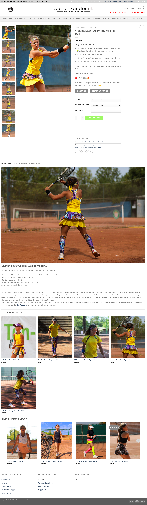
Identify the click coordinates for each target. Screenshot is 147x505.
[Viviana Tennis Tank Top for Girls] (128, 337)
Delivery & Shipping (9, 490)
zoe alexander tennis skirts (93, 147)
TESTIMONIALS (97, 18)
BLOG (88, 18)
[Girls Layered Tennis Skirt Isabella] (91, 440)
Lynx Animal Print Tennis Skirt (119, 461)
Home (77, 27)
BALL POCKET (79, 110)
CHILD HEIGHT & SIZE (82, 105)
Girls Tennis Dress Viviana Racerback (13, 360)
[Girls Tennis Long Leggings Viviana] (55, 337)
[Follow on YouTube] (144, 1)
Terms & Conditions (45, 483)
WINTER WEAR (53, 18)
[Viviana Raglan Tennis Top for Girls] (91, 337)
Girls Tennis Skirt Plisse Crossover (52, 461)
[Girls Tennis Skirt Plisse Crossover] (57, 440)
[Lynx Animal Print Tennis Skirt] (125, 440)
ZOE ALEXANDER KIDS (77, 18)
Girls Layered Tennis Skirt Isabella (86, 461)
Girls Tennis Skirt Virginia (15, 461)
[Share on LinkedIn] (91, 151)
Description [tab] (6, 163)
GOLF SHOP (30, 18)
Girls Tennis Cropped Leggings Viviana (14, 411)
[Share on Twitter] (80, 151)
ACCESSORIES (64, 18)
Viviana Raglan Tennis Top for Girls (85, 360)
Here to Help (6, 493)
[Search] (121, 8)
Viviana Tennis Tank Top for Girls (121, 360)
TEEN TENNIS (18, 18)
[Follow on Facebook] (135, 1)
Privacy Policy (43, 486)
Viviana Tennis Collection (101, 142)
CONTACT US (128, 18)
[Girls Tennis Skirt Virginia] (22, 440)
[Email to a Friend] (84, 151)
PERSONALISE (117, 18)
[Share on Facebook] (76, 151)
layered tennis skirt (108, 145)
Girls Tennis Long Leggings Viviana (49, 360)
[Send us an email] (140, 1)
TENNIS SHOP (7, 18)
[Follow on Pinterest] (142, 1)
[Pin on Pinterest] (87, 151)
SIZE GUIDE (107, 18)
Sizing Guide (6, 486)
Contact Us (6, 480)
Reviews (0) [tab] (35, 163)
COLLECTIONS (41, 18)
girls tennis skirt (97, 145)
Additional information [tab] (21, 163)
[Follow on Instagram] (137, 1)
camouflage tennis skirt (85, 145)
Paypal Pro (42, 490)
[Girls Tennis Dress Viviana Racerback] (19, 337)
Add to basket (94, 118)
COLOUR (77, 99)
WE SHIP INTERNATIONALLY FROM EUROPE (119, 1)
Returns (5, 483)
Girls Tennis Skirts (88, 27)
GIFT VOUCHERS (139, 18)
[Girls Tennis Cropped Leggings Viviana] (19, 388)
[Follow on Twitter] (138, 1)
